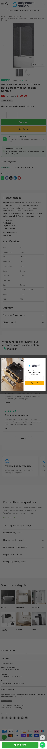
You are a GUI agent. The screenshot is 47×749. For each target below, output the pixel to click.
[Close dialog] (44, 359)
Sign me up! (34, 383)
